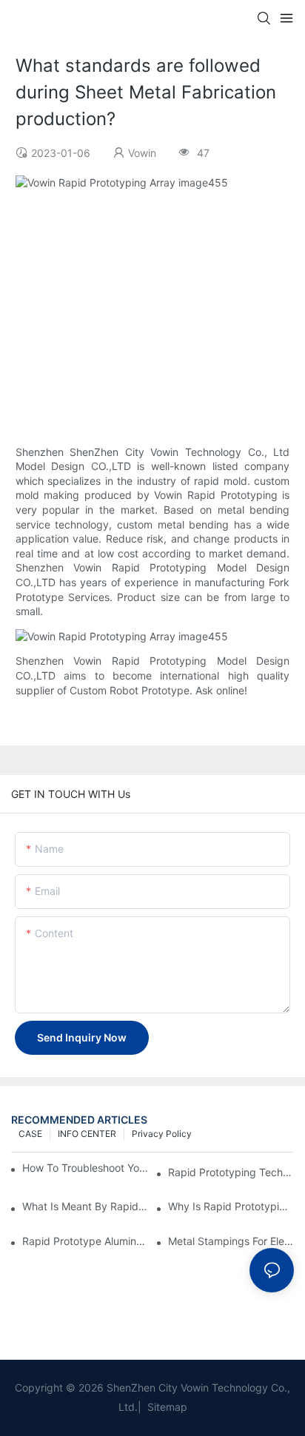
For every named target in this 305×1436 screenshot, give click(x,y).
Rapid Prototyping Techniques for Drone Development (231, 1172)
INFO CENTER (87, 1133)
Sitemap (165, 1406)
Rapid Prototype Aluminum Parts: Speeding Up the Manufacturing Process (85, 1241)
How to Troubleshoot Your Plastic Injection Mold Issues (86, 1167)
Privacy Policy (162, 1133)
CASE (30, 1133)
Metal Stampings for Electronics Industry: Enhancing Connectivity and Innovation (231, 1241)
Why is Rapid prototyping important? (231, 1206)
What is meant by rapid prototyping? (85, 1206)
